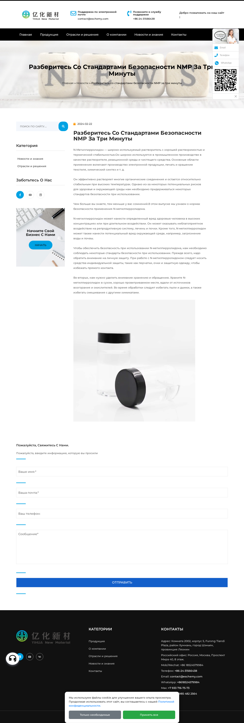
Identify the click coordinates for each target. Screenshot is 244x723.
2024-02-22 (84, 124)
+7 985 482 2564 (186, 693)
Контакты (178, 34)
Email (223, 47)
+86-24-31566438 (186, 671)
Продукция (49, 34)
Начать (40, 245)
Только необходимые (95, 715)
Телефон (225, 55)
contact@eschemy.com (93, 18)
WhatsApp (226, 63)
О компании (116, 34)
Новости (82, 83)
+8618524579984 (188, 682)
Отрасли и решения (82, 34)
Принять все (149, 715)
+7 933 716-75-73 (178, 688)
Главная (25, 34)
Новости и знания (148, 34)
